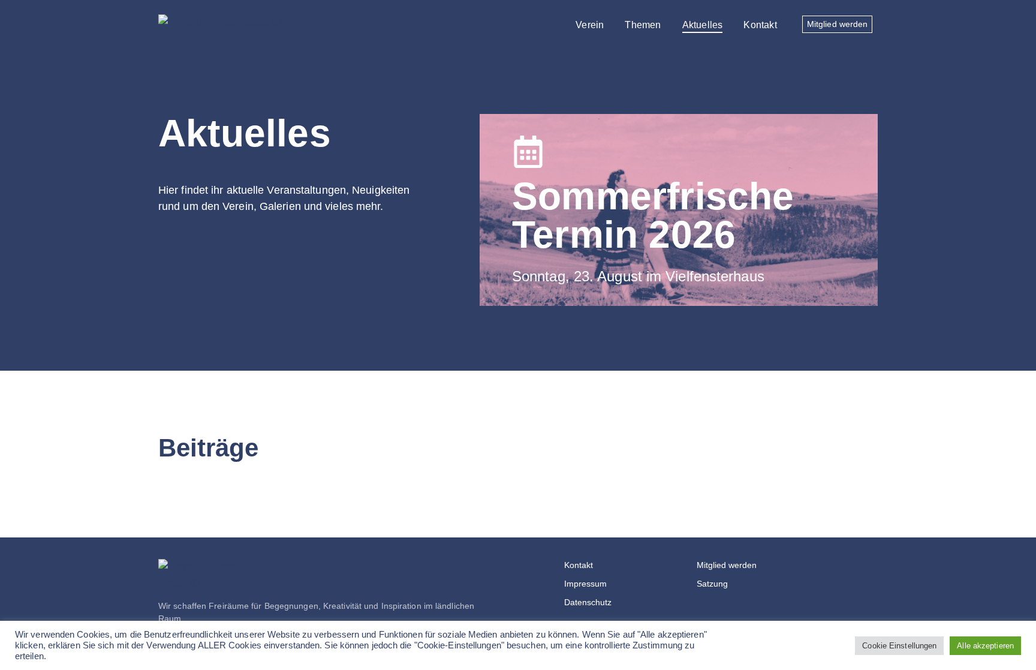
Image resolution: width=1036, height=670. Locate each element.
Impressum (585, 583)
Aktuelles (702, 25)
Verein (590, 25)
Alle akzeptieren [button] (985, 645)
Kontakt (759, 25)
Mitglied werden (727, 565)
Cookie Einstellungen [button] (899, 645)
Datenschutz (588, 602)
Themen (643, 25)
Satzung (712, 583)
